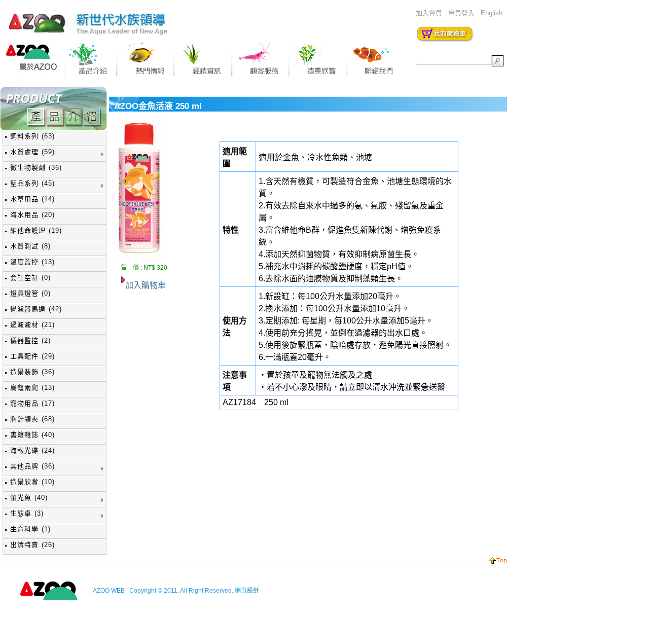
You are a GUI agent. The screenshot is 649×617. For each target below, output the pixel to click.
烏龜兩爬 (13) (32, 387)
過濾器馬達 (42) (36, 309)
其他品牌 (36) (32, 466)
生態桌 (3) (27, 513)
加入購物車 (145, 285)
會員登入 (461, 13)
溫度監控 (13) (32, 262)
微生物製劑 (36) (36, 167)
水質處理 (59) (32, 152)
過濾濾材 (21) (32, 325)
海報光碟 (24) (32, 450)
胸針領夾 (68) (32, 419)
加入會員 (429, 13)
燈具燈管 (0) (30, 293)
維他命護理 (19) (36, 230)
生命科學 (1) (30, 529)
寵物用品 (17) (32, 403)
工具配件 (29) (32, 356)
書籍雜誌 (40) (32, 435)
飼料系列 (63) (32, 136)
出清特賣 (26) (32, 545)
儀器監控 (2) (30, 340)
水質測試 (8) (30, 246)
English (491, 13)
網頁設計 (247, 590)
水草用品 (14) (32, 199)
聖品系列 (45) (32, 183)
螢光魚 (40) (29, 497)
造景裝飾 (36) (32, 372)
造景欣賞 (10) (32, 482)
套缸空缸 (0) (30, 277)
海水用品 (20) (32, 215)
